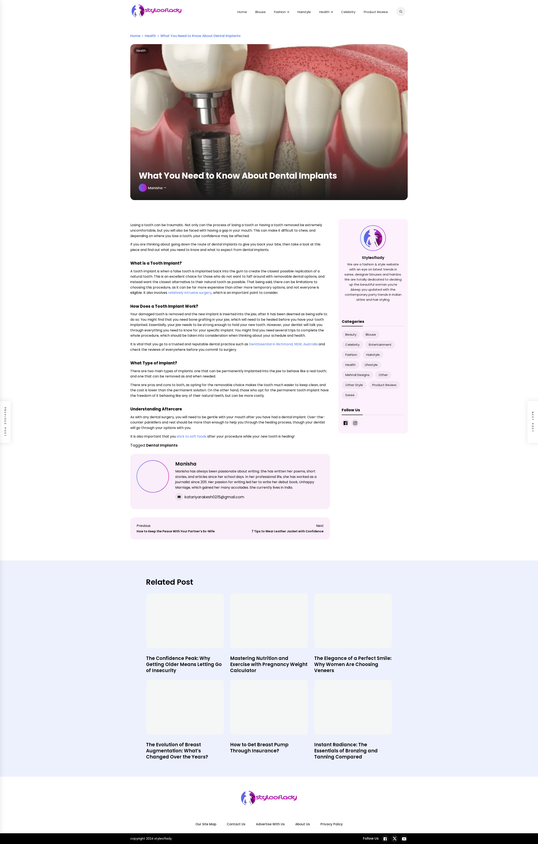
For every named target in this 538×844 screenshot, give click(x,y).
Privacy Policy (331, 824)
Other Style (354, 385)
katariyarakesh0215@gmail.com (214, 497)
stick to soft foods (191, 436)
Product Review (376, 12)
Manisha (155, 188)
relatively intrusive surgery (190, 292)
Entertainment (380, 344)
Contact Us (236, 824)
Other (383, 375)
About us (302, 824)
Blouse (260, 12)
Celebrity (348, 12)
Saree (350, 395)
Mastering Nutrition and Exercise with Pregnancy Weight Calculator (268, 664)
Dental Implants (162, 445)
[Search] (401, 11)
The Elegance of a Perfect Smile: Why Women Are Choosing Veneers (353, 664)
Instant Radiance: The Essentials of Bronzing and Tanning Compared (346, 750)
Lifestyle (371, 365)
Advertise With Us (270, 824)
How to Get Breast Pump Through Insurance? (259, 747)
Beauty (350, 334)
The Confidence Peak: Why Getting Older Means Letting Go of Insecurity (184, 664)
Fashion (280, 12)
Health (324, 12)
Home (242, 12)
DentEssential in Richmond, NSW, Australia (283, 344)
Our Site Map (205, 824)
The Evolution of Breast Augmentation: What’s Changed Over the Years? (177, 750)
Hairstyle (304, 12)
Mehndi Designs (357, 375)
